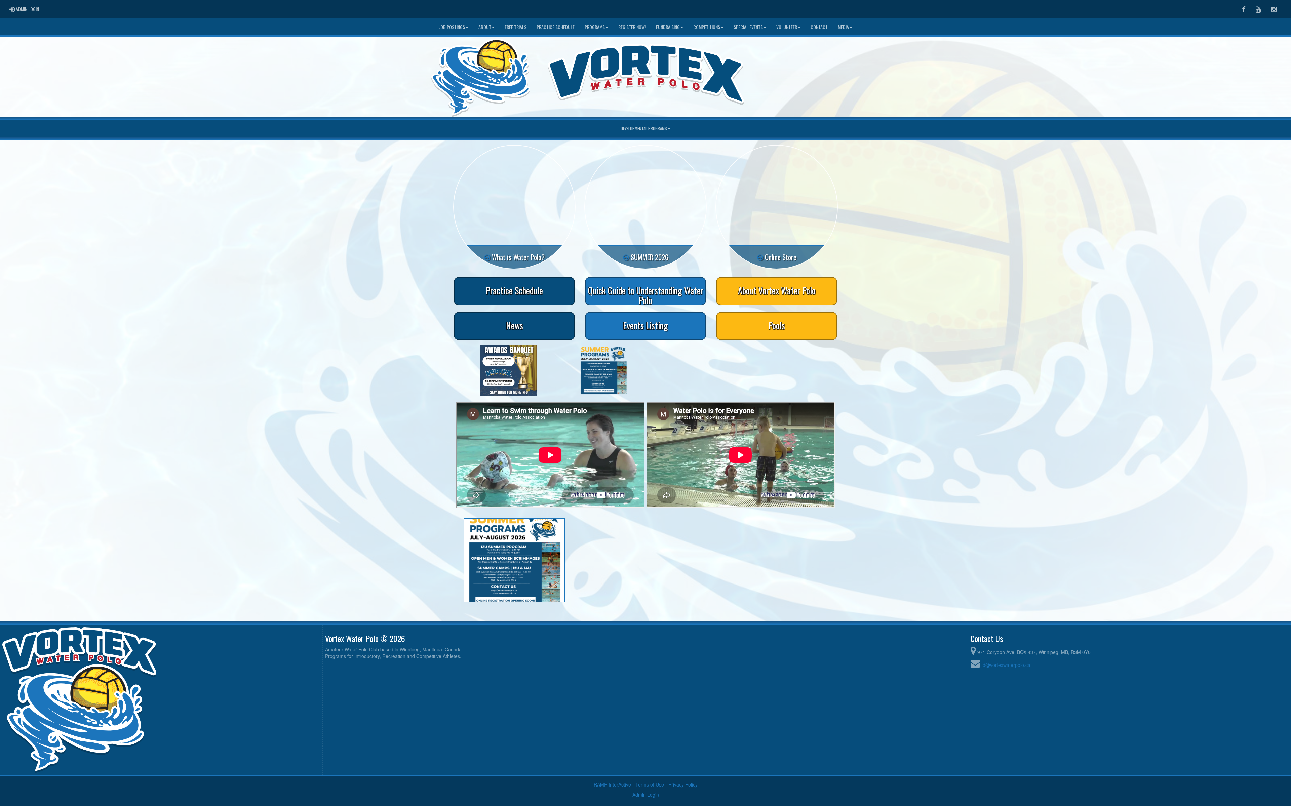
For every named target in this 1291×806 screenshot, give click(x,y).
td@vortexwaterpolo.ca (1005, 664)
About (484, 26)
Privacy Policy (683, 784)
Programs (595, 26)
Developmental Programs (644, 128)
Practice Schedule (556, 26)
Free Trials (515, 26)
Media (843, 26)
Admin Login (645, 794)
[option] (508, 370)
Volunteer (786, 26)
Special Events (748, 26)
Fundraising (668, 26)
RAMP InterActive (612, 784)
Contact (819, 26)
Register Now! (632, 26)
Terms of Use (649, 784)
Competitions (706, 26)
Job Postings (452, 26)
